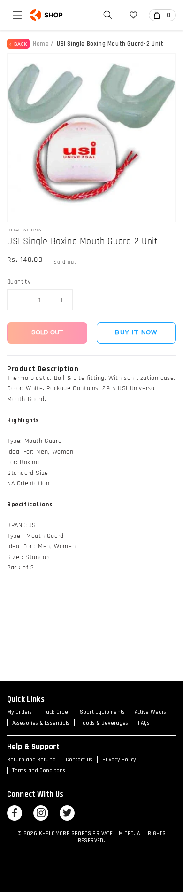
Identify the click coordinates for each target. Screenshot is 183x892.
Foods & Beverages (103, 722)
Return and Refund (31, 759)
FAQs (143, 722)
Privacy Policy (119, 759)
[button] (17, 15)
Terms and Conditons (38, 770)
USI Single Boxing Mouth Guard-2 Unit (110, 43)
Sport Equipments (102, 712)
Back (19, 44)
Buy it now (136, 333)
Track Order (56, 712)
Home (41, 43)
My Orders (19, 712)
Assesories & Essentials (40, 722)
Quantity (18, 281)
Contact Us (79, 759)
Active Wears (150, 712)
